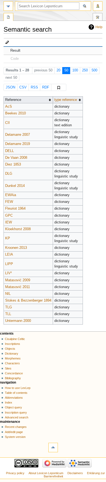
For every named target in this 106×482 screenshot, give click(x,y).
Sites (8, 368)
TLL (8, 314)
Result (15, 50)
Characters (12, 363)
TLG (8, 307)
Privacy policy (15, 473)
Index (8, 402)
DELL (9, 151)
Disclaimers (75, 473)
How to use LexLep (17, 387)
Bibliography (13, 378)
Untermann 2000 (18, 321)
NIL (8, 294)
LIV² (8, 273)
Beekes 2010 (15, 113)
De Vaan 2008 (16, 158)
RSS (34, 87)
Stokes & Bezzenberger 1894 (28, 300)
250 (85, 70)
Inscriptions (12, 343)
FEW (9, 202)
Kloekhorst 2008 (18, 229)
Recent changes (16, 426)
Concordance (14, 373)
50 (66, 70)
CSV (23, 87)
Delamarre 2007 (17, 135)
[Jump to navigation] (8, 6)
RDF (45, 87)
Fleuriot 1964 (15, 208)
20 (58, 70)
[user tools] (97, 6)
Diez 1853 (13, 164)
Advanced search (16, 417)
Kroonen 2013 (16, 248)
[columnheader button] (68, 100)
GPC (9, 215)
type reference (65, 100)
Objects (10, 348)
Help (98, 27)
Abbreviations (14, 397)
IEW (8, 222)
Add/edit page (14, 432)
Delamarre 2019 (17, 144)
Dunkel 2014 (15, 186)
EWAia (10, 195)
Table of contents (16, 392)
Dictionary (11, 353)
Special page (8, 17)
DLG (8, 174)
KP (7, 238)
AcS (8, 106)
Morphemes (13, 358)
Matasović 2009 (17, 280)
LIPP (9, 264)
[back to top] (53, 447)
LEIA (9, 254)
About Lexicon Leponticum (46, 473)
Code (15, 59)
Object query (13, 407)
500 (94, 70)
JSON (10, 87)
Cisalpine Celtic (15, 339)
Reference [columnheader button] (13, 100)
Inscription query (16, 412)
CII (7, 123)
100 (75, 70)
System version (15, 436)
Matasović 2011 (17, 287)
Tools (97, 17)
